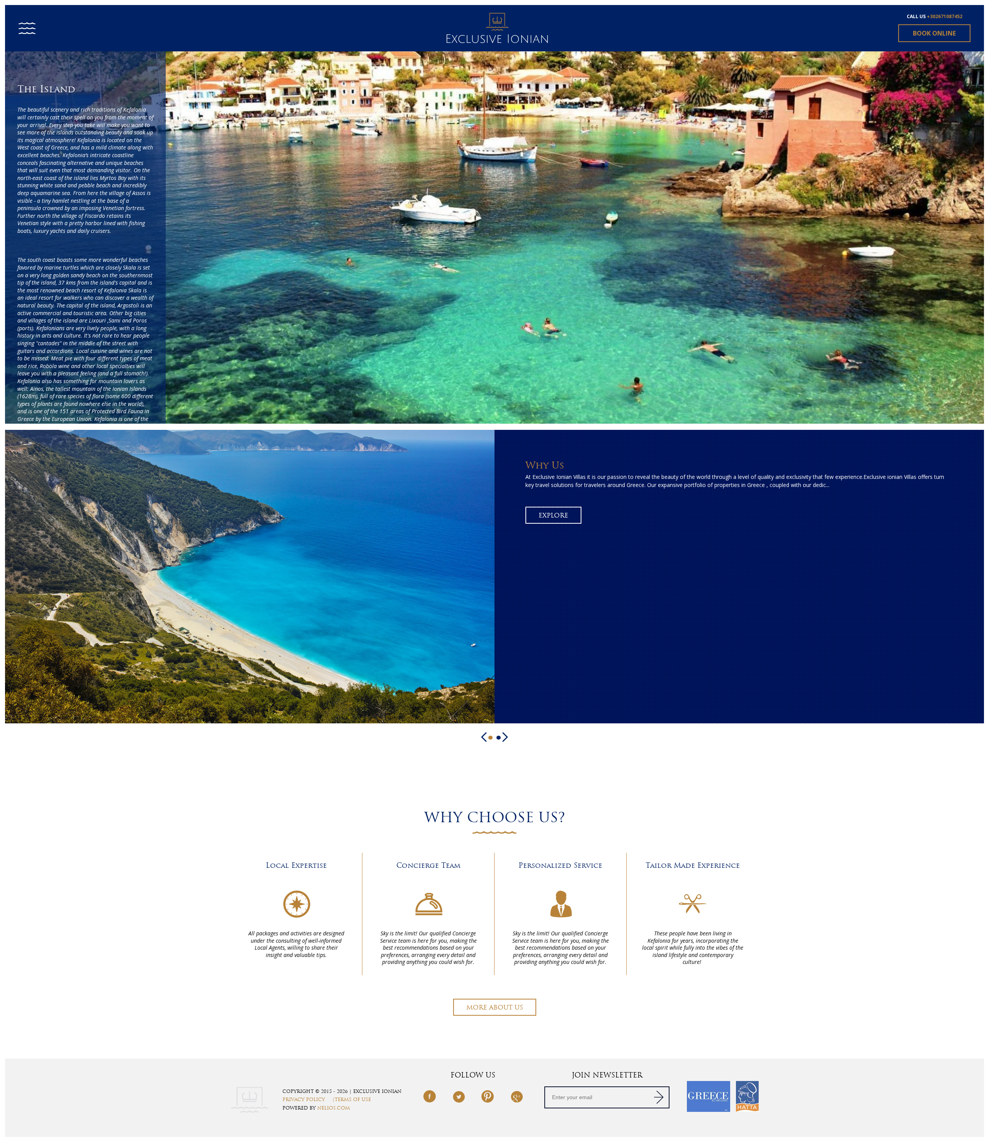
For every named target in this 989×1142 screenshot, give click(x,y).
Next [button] (505, 737)
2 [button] (498, 738)
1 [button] (490, 738)
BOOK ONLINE (934, 33)
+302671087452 (944, 16)
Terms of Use (353, 1099)
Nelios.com (333, 1108)
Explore (553, 515)
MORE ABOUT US (494, 1007)
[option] (494, 237)
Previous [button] (484, 737)
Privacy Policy (303, 1099)
